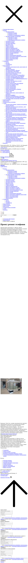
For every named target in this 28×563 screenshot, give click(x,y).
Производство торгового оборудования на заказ (16, 109)
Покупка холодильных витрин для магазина (15, 123)
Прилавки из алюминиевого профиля (16, 39)
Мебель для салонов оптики (12, 57)
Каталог (5, 30)
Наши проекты (6, 65)
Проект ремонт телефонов (11, 73)
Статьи (4, 103)
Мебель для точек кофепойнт (12, 52)
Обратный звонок (4, 474)
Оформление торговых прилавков (13, 139)
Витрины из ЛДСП (12, 34)
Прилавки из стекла (12, 37)
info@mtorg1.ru (5, 472)
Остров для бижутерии (11, 86)
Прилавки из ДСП (10, 126)
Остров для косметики (11, 88)
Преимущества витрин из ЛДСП (13, 136)
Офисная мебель (9, 59)
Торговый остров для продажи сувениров (15, 98)
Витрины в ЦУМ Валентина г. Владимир (15, 96)
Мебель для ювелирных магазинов (13, 55)
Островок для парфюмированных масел (15, 77)
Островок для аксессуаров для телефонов (15, 76)
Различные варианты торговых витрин (14, 138)
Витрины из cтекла (12, 32)
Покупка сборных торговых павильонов (15, 125)
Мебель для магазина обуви (12, 58)
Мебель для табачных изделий (12, 49)
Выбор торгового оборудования (13, 122)
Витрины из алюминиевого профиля (16, 35)
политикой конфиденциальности (19, 519)
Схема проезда (4, 147)
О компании (6, 61)
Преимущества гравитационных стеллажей (15, 130)
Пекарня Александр (10, 69)
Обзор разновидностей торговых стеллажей (15, 113)
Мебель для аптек (10, 45)
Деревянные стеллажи (11, 124)
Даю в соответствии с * (14, 518)
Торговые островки (10, 42)
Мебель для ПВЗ (9, 54)
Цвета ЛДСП (6, 100)
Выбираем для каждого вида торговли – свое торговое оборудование (16, 107)
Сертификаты (9, 64)
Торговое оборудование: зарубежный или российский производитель (15, 128)
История (8, 63)
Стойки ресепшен (10, 47)
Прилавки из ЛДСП (12, 38)
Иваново (3, 165)
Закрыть (2, 561)
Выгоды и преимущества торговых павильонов (16, 110)
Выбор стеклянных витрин (12, 137)
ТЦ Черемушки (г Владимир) (12, 71)
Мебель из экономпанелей (11, 48)
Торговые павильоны (10, 43)
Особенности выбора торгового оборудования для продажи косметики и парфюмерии (16, 118)
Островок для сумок (10, 82)
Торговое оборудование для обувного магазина (16, 134)
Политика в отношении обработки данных (12, 453)
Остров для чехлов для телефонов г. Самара (15, 97)
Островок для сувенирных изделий (13, 81)
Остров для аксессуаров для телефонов (14, 83)
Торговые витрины (10, 31)
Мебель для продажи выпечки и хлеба (14, 51)
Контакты (5, 143)
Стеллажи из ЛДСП (10, 41)
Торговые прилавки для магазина (13, 36)
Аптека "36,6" (9, 91)
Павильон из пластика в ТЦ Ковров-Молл (15, 75)
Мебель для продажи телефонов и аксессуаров (16, 56)
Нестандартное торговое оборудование (14, 133)
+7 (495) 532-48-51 (6, 471)
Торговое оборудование (8, 29)
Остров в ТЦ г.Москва (11, 85)
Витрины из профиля (10, 95)
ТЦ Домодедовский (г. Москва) (13, 70)
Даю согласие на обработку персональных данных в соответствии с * (13, 536)
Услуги (7, 62)
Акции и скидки (6, 99)
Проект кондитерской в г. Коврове (13, 89)
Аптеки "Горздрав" (10, 90)
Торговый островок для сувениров (13, 72)
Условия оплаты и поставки (9, 102)
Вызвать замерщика (5, 150)
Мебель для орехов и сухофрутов (13, 50)
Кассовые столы (9, 44)
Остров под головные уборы (12, 84)
